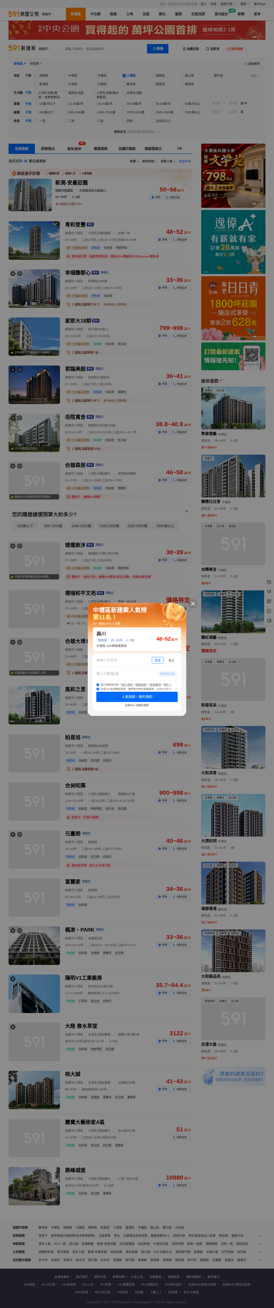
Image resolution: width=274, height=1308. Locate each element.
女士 (171, 660)
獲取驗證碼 (167, 673)
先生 (158, 660)
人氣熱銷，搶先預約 (137, 697)
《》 (127, 684)
